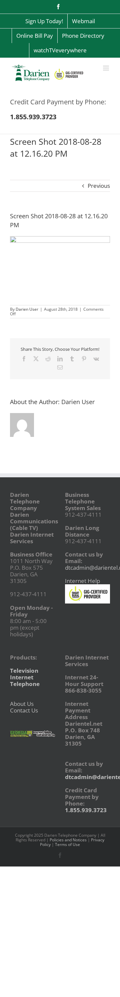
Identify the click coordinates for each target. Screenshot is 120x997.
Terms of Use (67, 844)
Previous (99, 185)
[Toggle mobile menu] (106, 68)
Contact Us (24, 710)
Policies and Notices (68, 840)
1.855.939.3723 (86, 810)
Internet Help (82, 581)
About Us (22, 704)
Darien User (27, 309)
